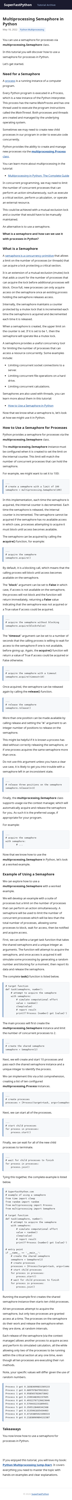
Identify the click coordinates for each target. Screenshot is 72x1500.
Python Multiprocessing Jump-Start (27, 1465)
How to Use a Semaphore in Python (30, 405)
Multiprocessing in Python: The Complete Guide (38, 176)
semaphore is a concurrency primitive (29, 256)
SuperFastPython (18, 5)
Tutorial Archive (46, 5)
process (10, 81)
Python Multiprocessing (32, 29)
